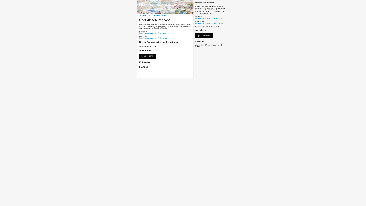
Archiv (149, 15)
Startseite (142, 15)
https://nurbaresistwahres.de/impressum (152, 33)
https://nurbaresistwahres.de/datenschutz (153, 38)
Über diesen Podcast (159, 15)
